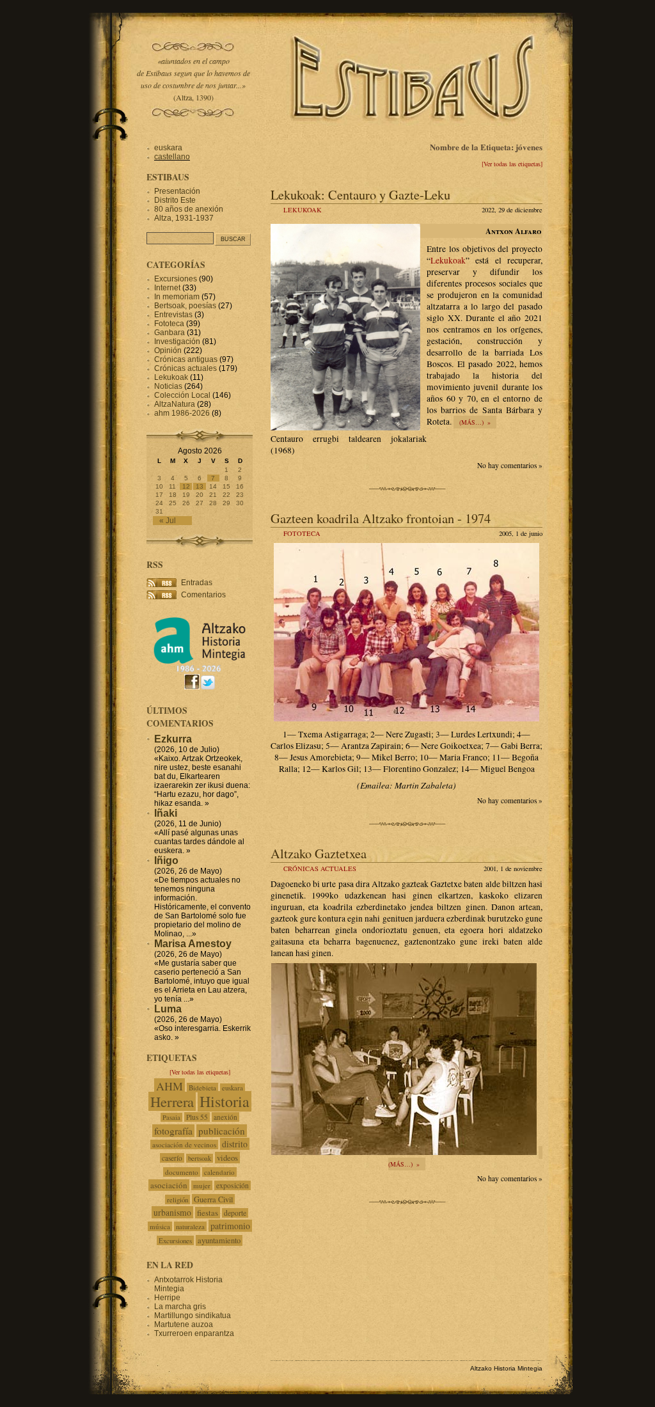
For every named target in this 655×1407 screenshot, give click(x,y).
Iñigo (166, 860)
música (160, 1226)
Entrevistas (173, 314)
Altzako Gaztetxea (319, 853)
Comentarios (203, 594)
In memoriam (177, 296)
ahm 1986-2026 (182, 413)
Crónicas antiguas (185, 359)
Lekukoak (302, 209)
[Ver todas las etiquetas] (512, 163)
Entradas (196, 582)
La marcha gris (180, 1306)
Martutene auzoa (183, 1324)
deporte (235, 1213)
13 (199, 486)
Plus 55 (197, 1117)
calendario (219, 1172)
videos (227, 1157)
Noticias (168, 386)
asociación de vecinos (184, 1144)
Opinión (168, 350)
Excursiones (175, 278)
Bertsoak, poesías (185, 305)
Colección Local (182, 395)
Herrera (172, 1101)
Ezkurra (173, 739)
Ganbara (169, 332)
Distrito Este (175, 200)
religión (177, 1199)
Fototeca (301, 533)
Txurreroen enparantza (194, 1333)
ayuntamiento (219, 1240)
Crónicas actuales (319, 868)
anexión (225, 1117)
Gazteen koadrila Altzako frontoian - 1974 (381, 518)
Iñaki (165, 813)
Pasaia (171, 1117)
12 (186, 486)
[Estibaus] (413, 137)
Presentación (177, 191)
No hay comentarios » (509, 465)
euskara (168, 147)
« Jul (167, 520)
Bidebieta (202, 1087)
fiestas (207, 1212)
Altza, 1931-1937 (184, 218)
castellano (172, 156)
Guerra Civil (213, 1199)
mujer (201, 1185)
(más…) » (474, 422)
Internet (167, 287)
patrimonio (230, 1226)
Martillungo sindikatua (192, 1315)
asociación (168, 1185)
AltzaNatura (174, 404)
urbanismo (172, 1212)
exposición (232, 1185)
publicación (221, 1130)
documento (181, 1172)
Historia (224, 1101)
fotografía (173, 1130)
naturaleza (190, 1226)
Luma (168, 1008)
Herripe (167, 1297)
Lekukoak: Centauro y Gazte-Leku (360, 194)
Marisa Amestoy (193, 943)
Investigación (177, 341)
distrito (235, 1144)
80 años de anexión (188, 209)
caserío (172, 1158)
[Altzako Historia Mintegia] (199, 670)
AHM (169, 1086)
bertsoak (199, 1158)
